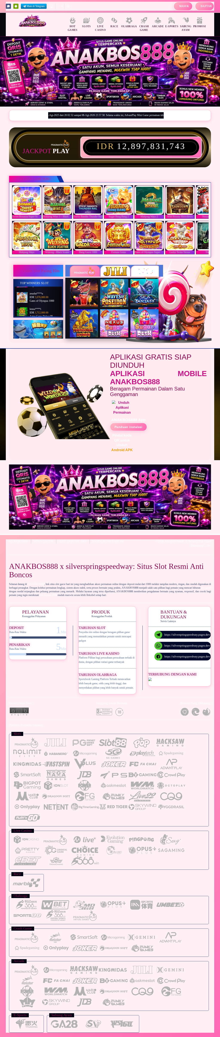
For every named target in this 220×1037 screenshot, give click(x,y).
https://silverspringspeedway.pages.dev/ (187, 634)
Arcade (158, 26)
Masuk (184, 6)
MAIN (28, 200)
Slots (86, 26)
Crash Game (144, 28)
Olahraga (129, 26)
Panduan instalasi (128, 427)
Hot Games (73, 28)
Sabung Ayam (185, 28)
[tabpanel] (110, 71)
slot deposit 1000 (48, 595)
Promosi (199, 26)
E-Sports (171, 26)
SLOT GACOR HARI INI (108, 541)
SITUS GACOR (43, 541)
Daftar (206, 6)
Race (114, 26)
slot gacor (206, 587)
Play (61, 151)
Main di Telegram (35, 6)
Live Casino (100, 28)
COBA (86, 287)
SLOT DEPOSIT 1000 (72, 541)
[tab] (85, 271)
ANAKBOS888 (18, 541)
